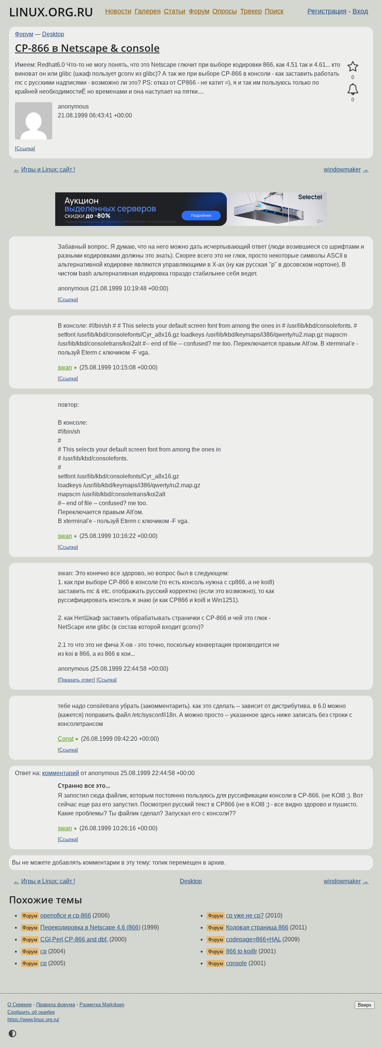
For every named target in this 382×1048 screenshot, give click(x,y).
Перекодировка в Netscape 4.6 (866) (90, 927)
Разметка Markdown (101, 1004)
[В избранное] (352, 66)
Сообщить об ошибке (31, 1012)
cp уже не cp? (245, 915)
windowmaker (342, 169)
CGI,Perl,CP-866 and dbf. (74, 939)
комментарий (60, 773)
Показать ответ (76, 680)
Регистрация (327, 11)
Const (65, 739)
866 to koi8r (241, 951)
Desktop (53, 34)
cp (43, 951)
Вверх (365, 1005)
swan (65, 367)
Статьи (174, 11)
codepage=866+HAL (253, 939)
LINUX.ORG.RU (51, 12)
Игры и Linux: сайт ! (48, 169)
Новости (118, 11)
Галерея (148, 11)
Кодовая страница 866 (257, 927)
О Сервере (19, 1004)
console (236, 963)
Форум (199, 11)
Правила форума (55, 1004)
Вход (360, 11)
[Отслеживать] (352, 89)
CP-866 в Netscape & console (87, 48)
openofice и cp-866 (65, 915)
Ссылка (25, 148)
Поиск (274, 11)
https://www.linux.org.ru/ (33, 1019)
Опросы (224, 11)
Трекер (251, 11)
